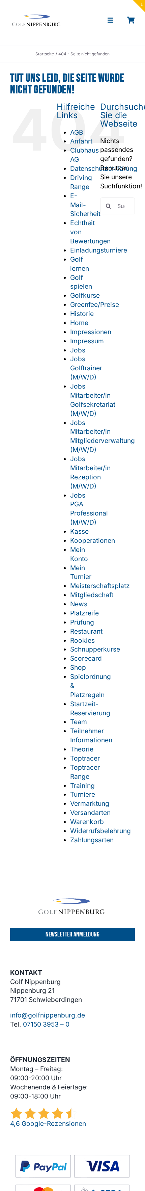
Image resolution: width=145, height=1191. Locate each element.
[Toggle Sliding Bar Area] (139, 6)
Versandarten (90, 813)
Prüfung (82, 622)
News (78, 604)
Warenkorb (87, 822)
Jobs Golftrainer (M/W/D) (86, 368)
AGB (76, 132)
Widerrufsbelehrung (100, 831)
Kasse (79, 531)
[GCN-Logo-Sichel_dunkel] (36, 18)
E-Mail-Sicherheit (85, 205)
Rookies (82, 640)
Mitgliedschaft (91, 595)
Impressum (87, 341)
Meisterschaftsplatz (100, 586)
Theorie (81, 749)
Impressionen (90, 332)
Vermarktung (89, 803)
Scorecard (86, 658)
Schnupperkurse (95, 649)
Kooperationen (92, 540)
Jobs (77, 350)
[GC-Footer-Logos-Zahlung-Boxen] (72, 1158)
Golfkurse (85, 295)
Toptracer (85, 758)
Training (82, 786)
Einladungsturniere (98, 250)
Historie (82, 314)
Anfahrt (81, 141)
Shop (78, 667)
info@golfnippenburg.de (47, 1015)
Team (78, 722)
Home (79, 323)
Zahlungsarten (92, 840)
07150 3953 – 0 (46, 1024)
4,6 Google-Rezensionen (48, 1123)
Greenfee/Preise (94, 304)
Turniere (82, 794)
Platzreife (84, 613)
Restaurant (86, 631)
